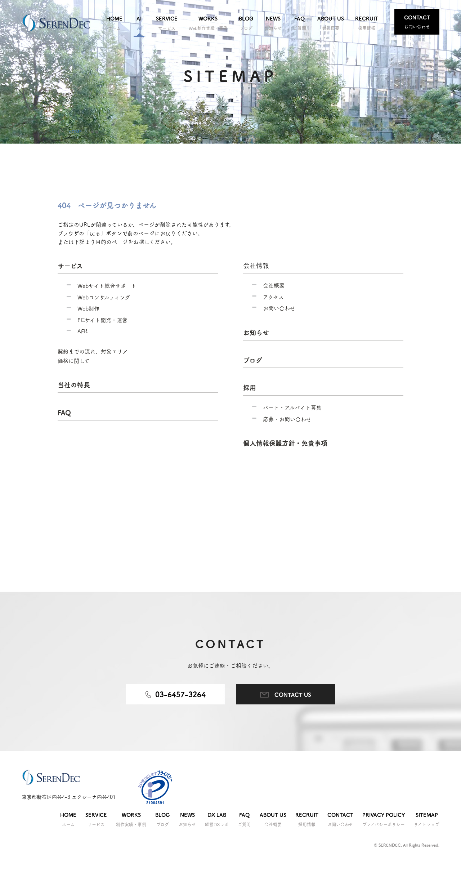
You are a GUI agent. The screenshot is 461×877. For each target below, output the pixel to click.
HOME (75, 131)
